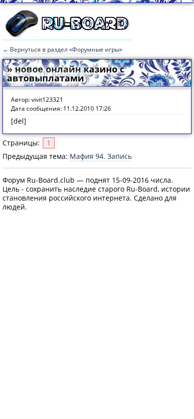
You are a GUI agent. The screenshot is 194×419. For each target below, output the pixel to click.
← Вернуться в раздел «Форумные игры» (62, 49)
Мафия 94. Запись (101, 156)
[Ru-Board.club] (67, 35)
